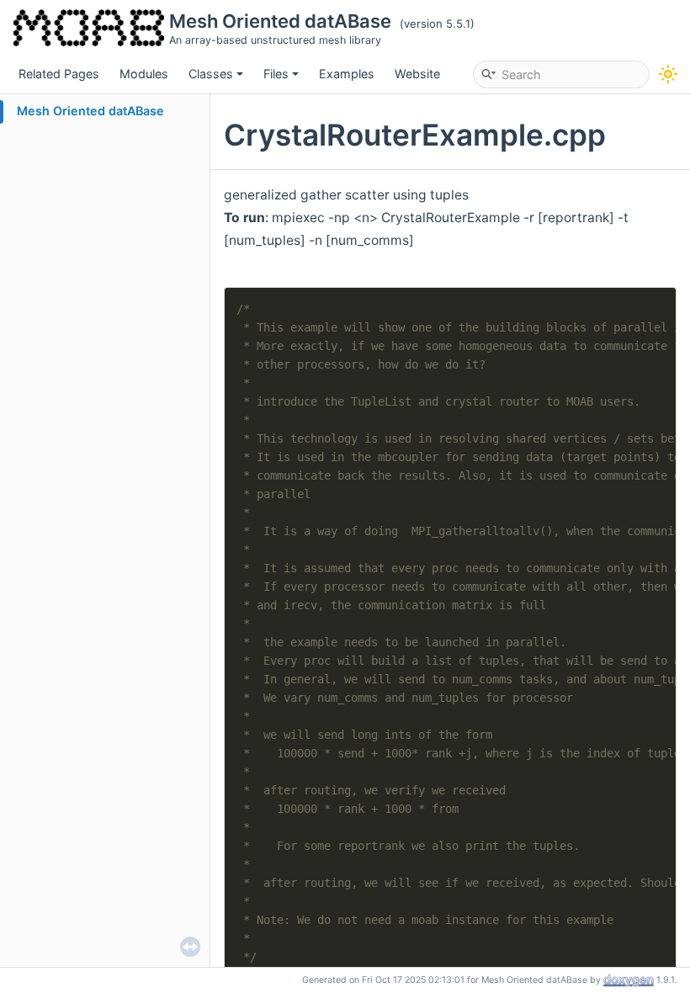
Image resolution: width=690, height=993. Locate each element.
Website (417, 73)
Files (276, 73)
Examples (346, 73)
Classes (210, 73)
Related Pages (59, 73)
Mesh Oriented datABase (90, 111)
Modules (143, 73)
